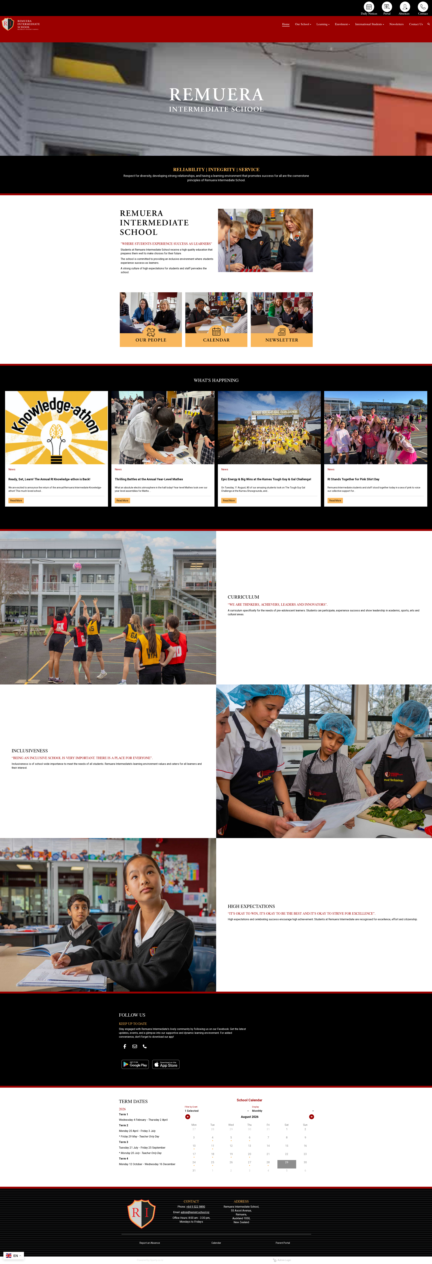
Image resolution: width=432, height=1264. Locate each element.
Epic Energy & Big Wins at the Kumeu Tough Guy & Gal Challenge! (266, 479)
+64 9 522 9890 (195, 1206)
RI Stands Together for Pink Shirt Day (353, 479)
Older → (216, 512)
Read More (16, 500)
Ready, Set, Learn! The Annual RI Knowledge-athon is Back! (49, 479)
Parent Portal (283, 1243)
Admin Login (284, 1260)
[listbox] (217, 1110)
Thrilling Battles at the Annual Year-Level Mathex (149, 479)
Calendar (216, 1243)
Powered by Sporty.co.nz (150, 1260)
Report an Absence (150, 1243)
